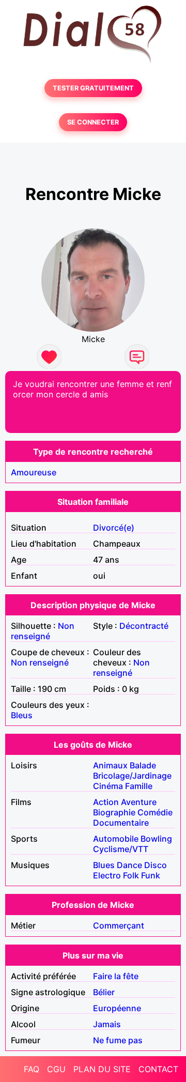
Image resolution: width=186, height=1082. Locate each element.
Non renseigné (42, 631)
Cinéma (108, 786)
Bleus (22, 715)
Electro (107, 875)
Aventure (139, 802)
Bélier (104, 992)
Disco (155, 865)
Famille (138, 786)
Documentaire (121, 822)
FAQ (31, 1069)
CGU (56, 1069)
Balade (143, 765)
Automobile (115, 838)
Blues (104, 865)
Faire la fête (115, 976)
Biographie (114, 812)
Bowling (156, 838)
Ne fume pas (118, 1040)
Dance (129, 865)
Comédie (155, 812)
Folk (131, 875)
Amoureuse (33, 472)
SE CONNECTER (93, 122)
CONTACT (158, 1069)
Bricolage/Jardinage (132, 775)
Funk (150, 875)
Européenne (117, 1008)
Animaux (110, 765)
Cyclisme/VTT (120, 849)
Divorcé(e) (113, 527)
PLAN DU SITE (102, 1069)
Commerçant (118, 925)
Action (106, 802)
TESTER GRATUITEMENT (93, 88)
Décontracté (143, 626)
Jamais (107, 1024)
